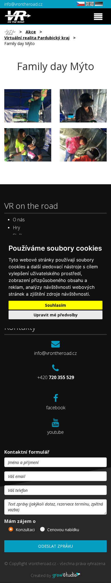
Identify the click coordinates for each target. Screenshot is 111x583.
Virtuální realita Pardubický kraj (36, 37)
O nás (19, 219)
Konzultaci (25, 529)
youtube (55, 432)
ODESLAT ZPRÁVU (55, 546)
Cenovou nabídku (63, 529)
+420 (55, 377)
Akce (31, 31)
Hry (16, 227)
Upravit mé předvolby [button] (56, 315)
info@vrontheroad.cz (23, 4)
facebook (55, 407)
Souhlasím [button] (55, 305)
